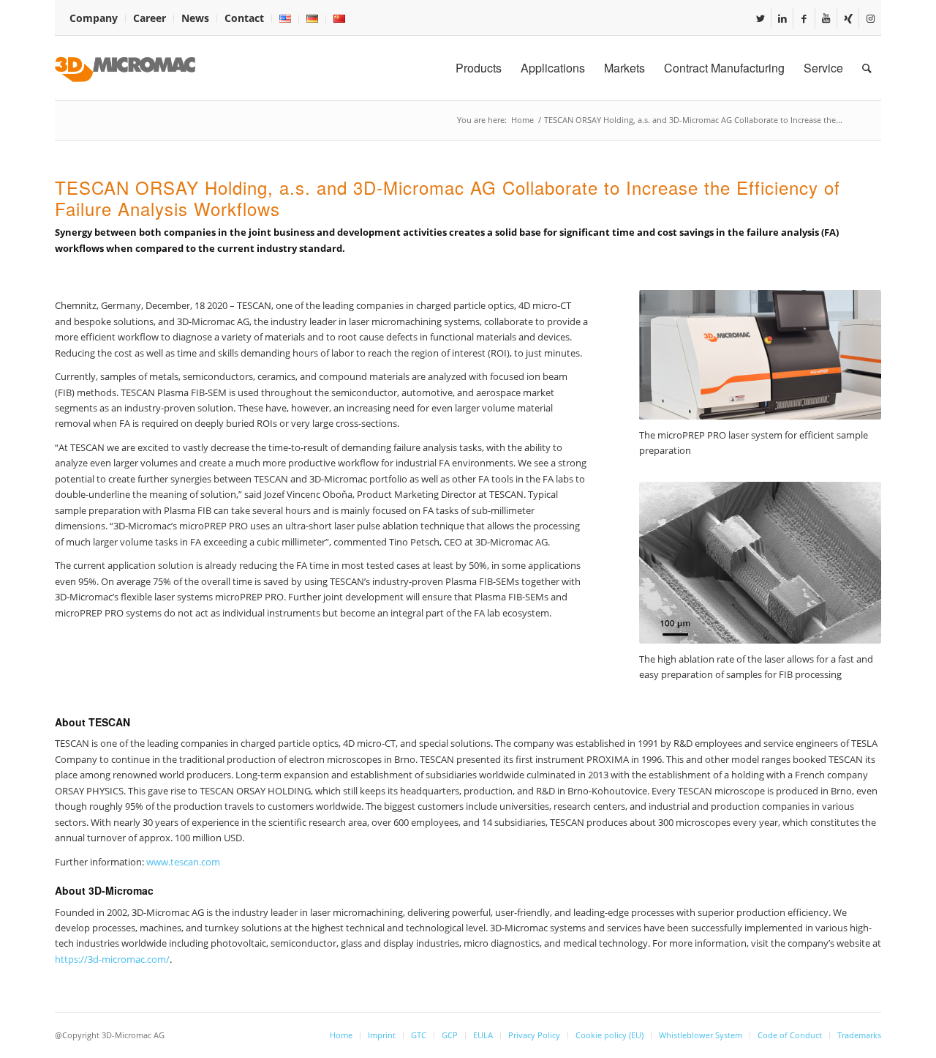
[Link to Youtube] (826, 18)
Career (149, 18)
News (195, 18)
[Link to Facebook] (804, 18)
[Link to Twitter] (760, 18)
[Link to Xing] (847, 18)
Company (93, 18)
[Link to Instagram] (870, 18)
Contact (244, 18)
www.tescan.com (183, 861)
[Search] (867, 68)
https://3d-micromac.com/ (112, 959)
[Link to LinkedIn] (782, 18)
